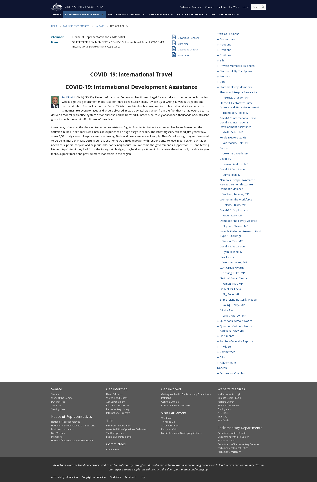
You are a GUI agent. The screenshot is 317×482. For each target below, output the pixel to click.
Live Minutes (58, 433)
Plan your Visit (169, 429)
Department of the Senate (232, 433)
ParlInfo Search (226, 401)
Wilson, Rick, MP (233, 283)
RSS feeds (223, 420)
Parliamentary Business (82, 14)
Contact (209, 7)
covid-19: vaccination (233, 169)
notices (222, 368)
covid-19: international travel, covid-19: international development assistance (239, 122)
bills (222, 60)
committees (227, 39)
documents (227, 336)
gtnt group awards (232, 267)
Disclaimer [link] (115, 477)
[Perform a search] (263, 7)
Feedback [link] (130, 477)
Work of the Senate (62, 397)
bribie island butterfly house (238, 299)
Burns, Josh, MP (232, 174)
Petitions (166, 397)
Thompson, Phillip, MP (236, 112)
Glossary (222, 416)
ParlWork (234, 7)
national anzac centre (233, 278)
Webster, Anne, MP (235, 262)
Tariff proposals (115, 433)
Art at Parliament (170, 425)
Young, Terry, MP (234, 305)
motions (225, 76)
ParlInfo (221, 7)
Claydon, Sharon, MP (235, 226)
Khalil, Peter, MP (233, 132)
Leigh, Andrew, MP (234, 315)
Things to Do (168, 421)
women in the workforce (236, 199)
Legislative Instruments (119, 436)
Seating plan (58, 409)
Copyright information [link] (94, 477)
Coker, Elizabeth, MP (236, 153)
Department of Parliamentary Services (238, 444)
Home (57, 14)
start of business (228, 34)
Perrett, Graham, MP (236, 97)
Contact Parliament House (175, 405)
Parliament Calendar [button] (191, 7)
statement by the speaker (237, 71)
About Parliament (190, 14)
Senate (55, 394)
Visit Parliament (223, 14)
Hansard (99, 26)
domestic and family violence (238, 220)
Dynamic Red (58, 401)
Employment (224, 409)
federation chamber (233, 373)
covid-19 (225, 158)
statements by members (236, 87)
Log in (246, 7)
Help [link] (142, 477)
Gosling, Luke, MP (234, 273)
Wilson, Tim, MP (233, 241)
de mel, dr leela (230, 289)
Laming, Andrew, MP (235, 164)
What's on (166, 418)
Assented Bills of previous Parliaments (127, 429)
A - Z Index (223, 413)
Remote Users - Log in (230, 397)
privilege (225, 346)
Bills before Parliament (118, 425)
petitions (225, 44)
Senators (56, 405)
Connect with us (170, 401)
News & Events (159, 14)
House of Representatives (65, 421)
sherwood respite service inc (239, 92)
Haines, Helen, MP (234, 205)
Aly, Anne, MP (231, 294)
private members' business (237, 65)
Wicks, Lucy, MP (233, 215)
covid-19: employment (234, 210)
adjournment (228, 362)
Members (56, 436)
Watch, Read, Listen (116, 397)
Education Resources (118, 405)
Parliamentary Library (117, 409)
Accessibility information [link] (64, 477)
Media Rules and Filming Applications (181, 433)
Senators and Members (124, 14)
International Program (118, 413)
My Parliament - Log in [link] (229, 394)
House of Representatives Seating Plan (72, 440)
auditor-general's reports (236, 341)
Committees (112, 449)
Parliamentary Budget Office (233, 448)
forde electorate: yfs (233, 137)
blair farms (227, 257)
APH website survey (228, 405)
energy (224, 148)
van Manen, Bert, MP (236, 143)
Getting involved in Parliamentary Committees (186, 394)
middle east (227, 310)
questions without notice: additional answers (236, 328)
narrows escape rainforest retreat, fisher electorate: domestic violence (237, 184)
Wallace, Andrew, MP (236, 194)
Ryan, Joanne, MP (233, 251)
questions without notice (236, 321)
